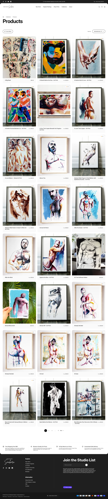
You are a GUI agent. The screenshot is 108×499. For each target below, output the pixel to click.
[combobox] (99, 1)
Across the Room (44, 227)
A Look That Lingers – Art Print (82, 128)
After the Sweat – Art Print (81, 227)
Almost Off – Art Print (45, 325)
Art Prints (27, 465)
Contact (27, 486)
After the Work (9, 277)
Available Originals (29, 463)
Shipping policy (20, 496)
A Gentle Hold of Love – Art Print (82, 80)
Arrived (41, 374)
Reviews (27, 471)
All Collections (28, 469)
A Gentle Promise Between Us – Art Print (15, 128)
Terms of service (14, 496)
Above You (42, 178)
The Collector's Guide (30, 482)
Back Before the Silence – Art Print (49, 422)
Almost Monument (10, 325)
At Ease (76, 374)
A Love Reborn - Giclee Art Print (13, 178)
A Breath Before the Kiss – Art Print (49, 80)
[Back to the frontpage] (3, 16)
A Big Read (8, 80)
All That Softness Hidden (80, 277)
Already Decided (78, 325)
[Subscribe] (86, 465)
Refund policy (5, 496)
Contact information (27, 496)
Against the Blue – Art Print (47, 277)
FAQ (26, 484)
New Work (27, 461)
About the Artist (29, 480)
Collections (8, 16)
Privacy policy (10, 496)
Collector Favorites (29, 467)
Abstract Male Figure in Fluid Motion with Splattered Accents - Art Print (85, 178)
